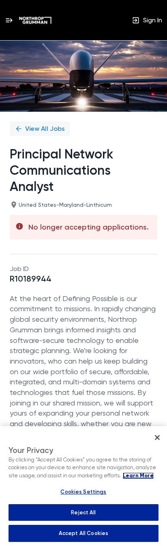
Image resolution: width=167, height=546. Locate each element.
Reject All (83, 512)
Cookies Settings (83, 492)
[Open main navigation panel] (9, 20)
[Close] (157, 437)
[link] (35, 20)
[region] (83, 486)
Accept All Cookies (83, 533)
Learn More (138, 475)
